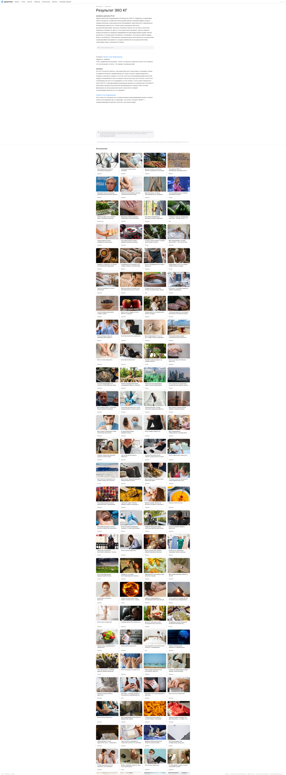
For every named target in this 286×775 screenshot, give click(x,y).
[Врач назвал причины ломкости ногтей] (179, 569)
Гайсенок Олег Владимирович (113, 57)
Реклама (13, 773)
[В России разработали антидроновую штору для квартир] (179, 736)
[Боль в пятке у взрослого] (107, 712)
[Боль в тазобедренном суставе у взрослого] (155, 259)
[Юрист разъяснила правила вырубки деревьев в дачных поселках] (155, 545)
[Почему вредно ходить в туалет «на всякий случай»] (179, 760)
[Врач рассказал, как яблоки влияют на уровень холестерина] (155, 164)
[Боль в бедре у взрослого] (155, 426)
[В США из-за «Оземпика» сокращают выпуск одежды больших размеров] (179, 545)
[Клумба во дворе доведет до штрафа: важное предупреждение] (155, 355)
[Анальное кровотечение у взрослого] (107, 688)
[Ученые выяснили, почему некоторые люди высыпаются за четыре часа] (155, 402)
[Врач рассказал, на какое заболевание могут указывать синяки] (155, 188)
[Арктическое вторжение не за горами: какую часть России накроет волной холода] (107, 474)
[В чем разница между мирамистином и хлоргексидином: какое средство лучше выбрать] (131, 426)
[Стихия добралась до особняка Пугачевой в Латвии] (179, 188)
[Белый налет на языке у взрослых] (107, 593)
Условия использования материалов (238, 773)
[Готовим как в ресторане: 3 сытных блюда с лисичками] (155, 712)
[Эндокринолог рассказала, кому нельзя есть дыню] (155, 569)
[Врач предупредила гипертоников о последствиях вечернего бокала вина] (179, 426)
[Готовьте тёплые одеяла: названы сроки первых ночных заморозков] (155, 235)
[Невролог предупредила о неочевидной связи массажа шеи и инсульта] (155, 593)
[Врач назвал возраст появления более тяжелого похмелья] (107, 402)
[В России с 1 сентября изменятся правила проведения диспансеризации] (179, 283)
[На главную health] (8, 2)
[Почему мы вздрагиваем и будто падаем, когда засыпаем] (179, 664)
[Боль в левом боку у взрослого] (179, 450)
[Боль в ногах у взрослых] (107, 617)
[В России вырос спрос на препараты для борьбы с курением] (107, 331)
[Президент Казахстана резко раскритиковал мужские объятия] (107, 188)
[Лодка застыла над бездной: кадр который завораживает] (155, 378)
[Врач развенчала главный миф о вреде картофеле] (155, 474)
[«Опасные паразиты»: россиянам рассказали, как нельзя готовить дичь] (179, 307)
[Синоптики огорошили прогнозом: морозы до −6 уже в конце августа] (107, 545)
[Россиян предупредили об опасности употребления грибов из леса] (107, 378)
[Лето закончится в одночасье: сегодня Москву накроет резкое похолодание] (179, 378)
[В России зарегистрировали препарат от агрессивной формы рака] (131, 521)
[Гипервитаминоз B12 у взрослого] (131, 617)
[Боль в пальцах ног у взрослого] (131, 664)
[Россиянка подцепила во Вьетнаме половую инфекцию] (155, 211)
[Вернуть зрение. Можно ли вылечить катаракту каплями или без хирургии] (155, 498)
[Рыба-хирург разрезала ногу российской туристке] (155, 664)
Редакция (227, 773)
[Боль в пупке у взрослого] (131, 641)
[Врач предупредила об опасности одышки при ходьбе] (131, 712)
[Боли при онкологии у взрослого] (131, 331)
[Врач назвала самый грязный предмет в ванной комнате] (179, 402)
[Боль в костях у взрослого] (179, 688)
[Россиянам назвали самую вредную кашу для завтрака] (131, 235)
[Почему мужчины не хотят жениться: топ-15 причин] (107, 760)
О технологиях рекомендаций (261, 773)
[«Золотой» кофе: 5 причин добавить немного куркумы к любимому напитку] (131, 498)
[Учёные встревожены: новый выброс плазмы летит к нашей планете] (131, 593)
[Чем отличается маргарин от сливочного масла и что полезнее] (131, 736)
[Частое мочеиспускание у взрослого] (131, 450)
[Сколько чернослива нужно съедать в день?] (107, 307)
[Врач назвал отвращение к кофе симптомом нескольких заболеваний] (107, 426)
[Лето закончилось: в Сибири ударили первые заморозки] (107, 664)
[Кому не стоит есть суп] (179, 498)
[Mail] (2, 2)
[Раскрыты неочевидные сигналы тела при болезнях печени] (131, 188)
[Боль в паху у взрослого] (155, 760)
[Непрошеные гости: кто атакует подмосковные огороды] (179, 259)
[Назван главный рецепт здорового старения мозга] (179, 641)
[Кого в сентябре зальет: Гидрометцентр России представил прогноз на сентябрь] (107, 569)
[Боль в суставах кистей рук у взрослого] (179, 355)
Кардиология (108, 6)
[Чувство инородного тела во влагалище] (107, 283)
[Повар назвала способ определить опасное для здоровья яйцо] (107, 235)
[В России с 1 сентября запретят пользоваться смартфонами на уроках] (131, 688)
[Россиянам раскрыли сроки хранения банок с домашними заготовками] (107, 498)
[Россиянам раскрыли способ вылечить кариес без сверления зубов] (107, 521)
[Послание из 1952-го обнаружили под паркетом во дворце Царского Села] (179, 164)
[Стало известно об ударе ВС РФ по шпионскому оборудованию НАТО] (179, 593)
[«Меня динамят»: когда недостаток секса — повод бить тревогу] (107, 736)
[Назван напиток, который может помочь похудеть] (155, 307)
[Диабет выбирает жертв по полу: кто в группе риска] (131, 760)
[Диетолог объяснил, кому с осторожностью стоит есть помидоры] (155, 617)
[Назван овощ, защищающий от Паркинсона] (107, 641)
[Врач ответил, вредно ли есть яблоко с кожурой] (131, 307)
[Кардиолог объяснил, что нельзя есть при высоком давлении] (107, 259)
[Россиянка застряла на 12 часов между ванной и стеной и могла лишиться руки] (131, 402)
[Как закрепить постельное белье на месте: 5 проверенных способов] (155, 641)
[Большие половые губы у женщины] (131, 164)
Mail (2, 773)
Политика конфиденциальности (276, 773)
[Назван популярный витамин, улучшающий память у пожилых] (131, 378)
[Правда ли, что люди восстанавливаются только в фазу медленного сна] (131, 569)
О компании (7, 773)
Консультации (99, 6)
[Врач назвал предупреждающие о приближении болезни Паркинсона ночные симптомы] (131, 474)
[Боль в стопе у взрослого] (107, 355)
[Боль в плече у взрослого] (131, 545)
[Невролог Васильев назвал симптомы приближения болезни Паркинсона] (155, 521)
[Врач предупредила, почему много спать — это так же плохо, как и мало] (179, 235)
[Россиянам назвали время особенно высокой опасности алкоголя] (179, 331)
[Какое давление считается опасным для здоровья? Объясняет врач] (107, 164)
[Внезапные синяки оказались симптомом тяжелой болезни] (131, 211)
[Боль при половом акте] (131, 355)
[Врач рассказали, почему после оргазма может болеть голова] (131, 283)
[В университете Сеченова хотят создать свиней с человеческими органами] (131, 259)
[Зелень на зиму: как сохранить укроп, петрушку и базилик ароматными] (107, 211)
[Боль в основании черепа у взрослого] (179, 521)
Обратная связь (250, 773)
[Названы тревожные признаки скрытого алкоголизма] (107, 450)
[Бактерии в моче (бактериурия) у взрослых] (155, 688)
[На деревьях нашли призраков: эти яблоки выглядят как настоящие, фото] (179, 617)
